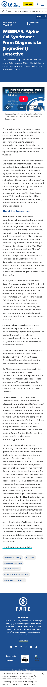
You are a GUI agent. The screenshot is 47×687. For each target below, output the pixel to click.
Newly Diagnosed (11, 569)
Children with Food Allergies (16, 574)
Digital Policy (30, 670)
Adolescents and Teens (14, 580)
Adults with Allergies (13, 563)
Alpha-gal (10, 448)
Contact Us (11, 656)
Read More (23, 640)
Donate (28, 4)
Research (30, 557)
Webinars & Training (12, 557)
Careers (9, 660)
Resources (12, 11)
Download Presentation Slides (17, 547)
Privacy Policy (25, 679)
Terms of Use (17, 670)
